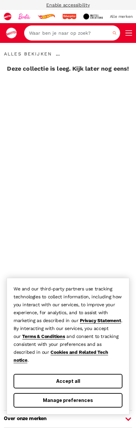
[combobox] (72, 33)
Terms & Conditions (43, 336)
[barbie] (24, 16)
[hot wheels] (46, 16)
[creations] (93, 16)
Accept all (68, 381)
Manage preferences (68, 400)
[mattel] (7, 16)
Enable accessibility (68, 5)
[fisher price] (69, 16)
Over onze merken (25, 418)
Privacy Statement (100, 320)
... (58, 54)
